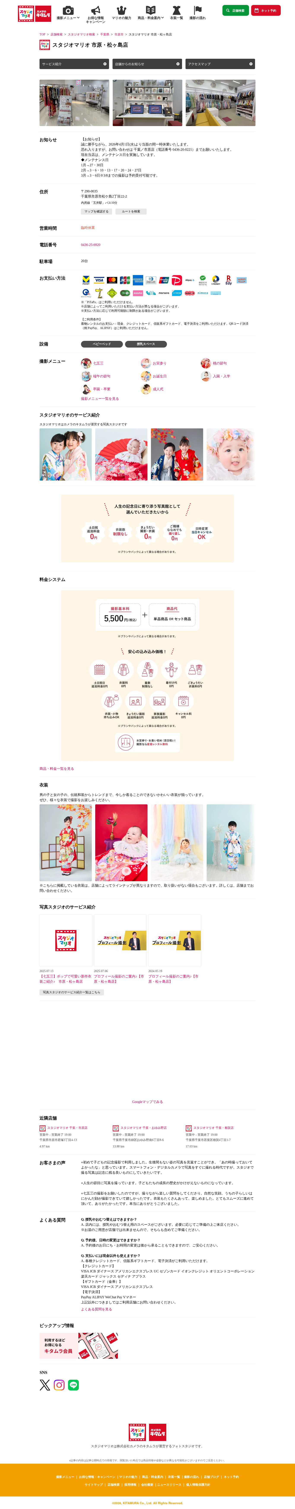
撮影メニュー (65, 1476)
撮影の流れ (191, 1476)
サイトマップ (94, 1484)
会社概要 (147, 1484)
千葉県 (104, 34)
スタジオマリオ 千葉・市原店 (67, 1127)
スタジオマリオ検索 (81, 34)
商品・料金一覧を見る (57, 768)
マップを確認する (96, 211)
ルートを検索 (131, 211)
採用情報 (130, 1484)
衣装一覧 (174, 1476)
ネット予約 (268, 10)
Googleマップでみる (147, 1102)
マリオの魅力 (128, 1476)
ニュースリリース (169, 1484)
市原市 (119, 34)
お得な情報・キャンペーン (97, 1476)
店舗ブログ (211, 1476)
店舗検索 (238, 10)
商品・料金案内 (152, 1476)
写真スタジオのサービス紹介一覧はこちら (71, 992)
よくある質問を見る (96, 1309)
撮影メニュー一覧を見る (100, 398)
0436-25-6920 (90, 245)
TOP (42, 34)
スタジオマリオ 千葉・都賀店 (213, 1127)
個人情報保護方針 (198, 1484)
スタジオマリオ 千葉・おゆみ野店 (144, 1127)
